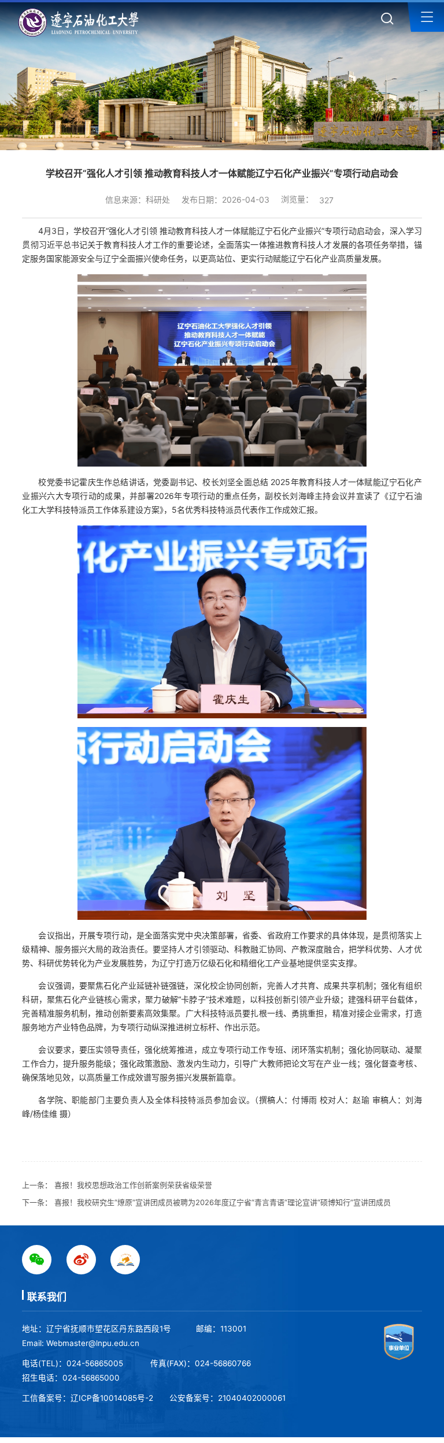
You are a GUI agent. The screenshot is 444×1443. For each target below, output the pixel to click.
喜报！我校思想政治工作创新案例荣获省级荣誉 (133, 1185)
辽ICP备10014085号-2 (112, 1398)
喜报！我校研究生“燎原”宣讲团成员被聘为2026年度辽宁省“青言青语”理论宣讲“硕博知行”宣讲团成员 (222, 1202)
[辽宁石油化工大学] (81, 22)
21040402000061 (252, 1398)
